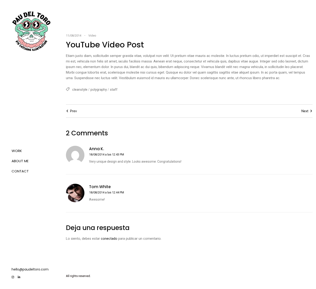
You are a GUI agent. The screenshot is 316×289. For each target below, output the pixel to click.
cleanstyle (79, 89)
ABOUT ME (20, 160)
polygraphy (98, 89)
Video (92, 35)
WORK (17, 150)
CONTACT (20, 171)
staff (114, 89)
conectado (109, 238)
